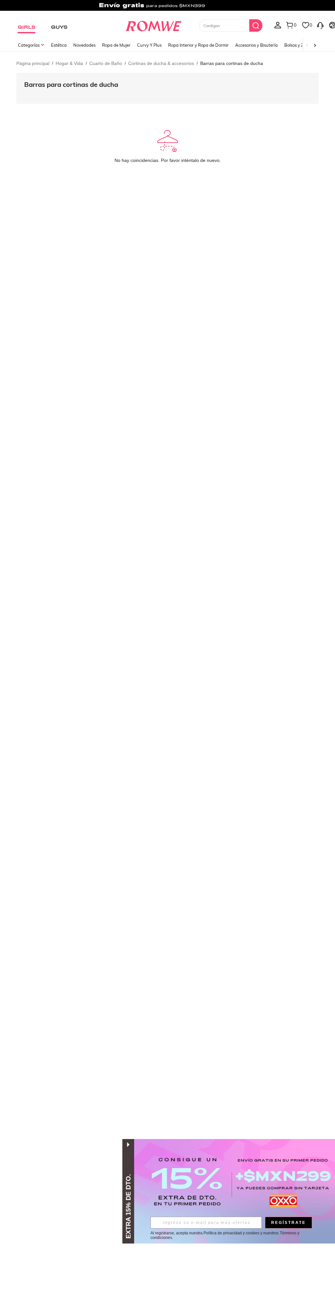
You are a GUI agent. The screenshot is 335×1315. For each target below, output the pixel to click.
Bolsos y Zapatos (300, 45)
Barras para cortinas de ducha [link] (231, 63)
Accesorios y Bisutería (256, 45)
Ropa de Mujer (116, 45)
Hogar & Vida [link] (69, 63)
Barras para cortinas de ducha (71, 84)
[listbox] (277, 25)
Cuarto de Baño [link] (105, 63)
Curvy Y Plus (149, 45)
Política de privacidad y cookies (231, 1233)
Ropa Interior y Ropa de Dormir (198, 45)
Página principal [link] (32, 63)
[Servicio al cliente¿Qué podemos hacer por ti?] (320, 25)
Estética (59, 45)
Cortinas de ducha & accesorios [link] (161, 63)
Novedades (84, 45)
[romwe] (153, 25)
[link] (167, 8)
